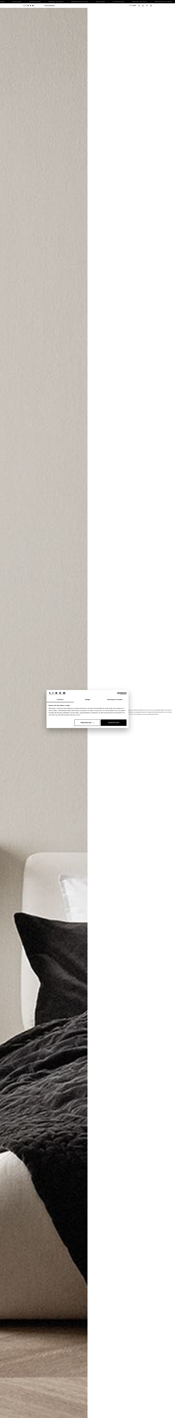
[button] (133, 5)
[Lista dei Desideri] (147, 5)
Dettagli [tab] (87, 699)
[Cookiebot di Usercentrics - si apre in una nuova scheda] (119, 693)
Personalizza (86, 722)
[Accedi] (143, 5)
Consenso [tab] (60, 699)
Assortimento (49, 5)
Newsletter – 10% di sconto (36, 1)
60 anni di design (80, 1)
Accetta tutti (113, 722)
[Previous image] (5, 712)
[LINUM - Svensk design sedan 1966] (28, 5)
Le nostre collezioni (15, 1)
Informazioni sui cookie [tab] (114, 699)
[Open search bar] (139, 5)
